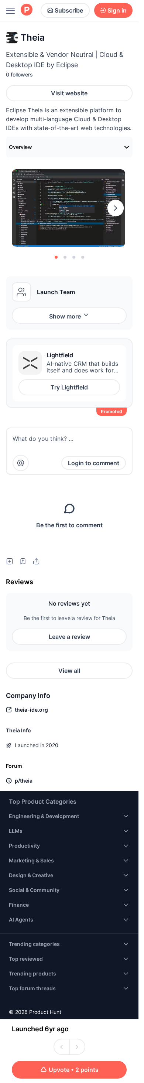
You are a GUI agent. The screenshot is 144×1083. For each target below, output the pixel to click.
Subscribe (69, 10)
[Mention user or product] (21, 463)
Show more (65, 316)
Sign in (117, 10)
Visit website (69, 93)
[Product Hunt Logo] (26, 10)
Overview (20, 147)
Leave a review (69, 636)
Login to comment (93, 463)
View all (69, 670)
